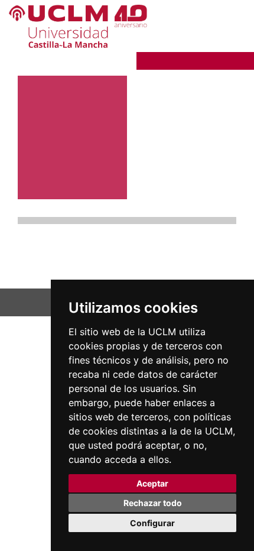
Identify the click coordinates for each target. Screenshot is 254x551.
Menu (213, 43)
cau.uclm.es (40, 265)
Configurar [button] (152, 523)
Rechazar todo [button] (152, 503)
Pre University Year (187, 60)
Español (221, 24)
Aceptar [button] (152, 483)
